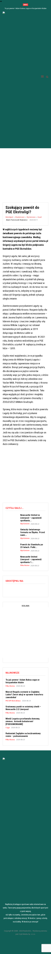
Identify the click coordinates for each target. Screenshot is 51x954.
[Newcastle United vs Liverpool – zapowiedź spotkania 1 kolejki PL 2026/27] (12, 518)
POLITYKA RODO (25, 940)
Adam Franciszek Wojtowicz (16, 220)
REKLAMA (25, 946)
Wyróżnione (31, 217)
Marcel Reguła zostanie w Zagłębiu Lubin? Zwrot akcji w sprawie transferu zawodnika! (24, 694)
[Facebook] (19, 589)
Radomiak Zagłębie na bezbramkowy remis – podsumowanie (23, 734)
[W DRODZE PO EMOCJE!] (16, 77)
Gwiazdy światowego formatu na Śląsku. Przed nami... (32, 532)
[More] (32, 589)
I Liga (8, 727)
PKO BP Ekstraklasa (13, 701)
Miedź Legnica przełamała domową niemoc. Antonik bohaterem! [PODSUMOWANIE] (22, 721)
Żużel (40, 217)
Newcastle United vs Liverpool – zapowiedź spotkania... (31, 518)
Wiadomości (20, 217)
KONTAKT (26, 949)
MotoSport (9, 217)
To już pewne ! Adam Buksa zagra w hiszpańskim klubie (25, 8)
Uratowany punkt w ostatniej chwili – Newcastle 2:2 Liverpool (23, 708)
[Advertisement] (25, 173)
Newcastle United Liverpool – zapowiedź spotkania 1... (31, 559)
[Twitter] (25, 589)
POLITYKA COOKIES (25, 943)
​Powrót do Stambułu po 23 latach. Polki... (31, 546)
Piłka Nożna (24, 565)
